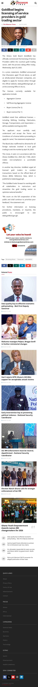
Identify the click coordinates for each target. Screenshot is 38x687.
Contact (5, 596)
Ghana (5, 607)
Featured (20, 259)
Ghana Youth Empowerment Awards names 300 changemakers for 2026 (14, 528)
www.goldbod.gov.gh (25, 84)
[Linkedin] (21, 677)
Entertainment (7, 660)
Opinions (6, 636)
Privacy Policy (7, 583)
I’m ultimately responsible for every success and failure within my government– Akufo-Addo (21, 551)
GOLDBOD (29, 259)
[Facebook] (5, 677)
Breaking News (10, 259)
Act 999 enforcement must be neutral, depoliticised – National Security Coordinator (17, 453)
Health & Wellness (9, 664)
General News (7, 627)
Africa (5, 612)
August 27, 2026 (6, 311)
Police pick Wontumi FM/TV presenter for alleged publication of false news (20, 558)
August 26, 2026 (6, 346)
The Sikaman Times (9, 24)
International (7, 616)
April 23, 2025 (23, 24)
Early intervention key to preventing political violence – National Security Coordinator (17, 415)
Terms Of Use (7, 587)
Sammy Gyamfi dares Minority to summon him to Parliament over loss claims (20, 544)
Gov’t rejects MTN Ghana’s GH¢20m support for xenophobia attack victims (17, 378)
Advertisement (7, 591)
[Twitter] (9, 677)
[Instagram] (17, 677)
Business (6, 632)
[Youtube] (13, 677)
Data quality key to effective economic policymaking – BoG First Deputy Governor (17, 306)
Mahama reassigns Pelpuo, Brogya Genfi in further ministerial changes (18, 342)
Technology (6, 644)
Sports (5, 656)
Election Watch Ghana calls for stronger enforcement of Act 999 (18, 489)
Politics (5, 640)
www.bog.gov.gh (18, 179)
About (5, 579)
